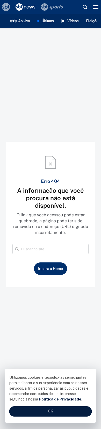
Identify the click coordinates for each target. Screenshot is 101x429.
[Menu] (96, 7)
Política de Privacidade (60, 399)
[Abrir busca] (85, 7)
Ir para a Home (50, 269)
